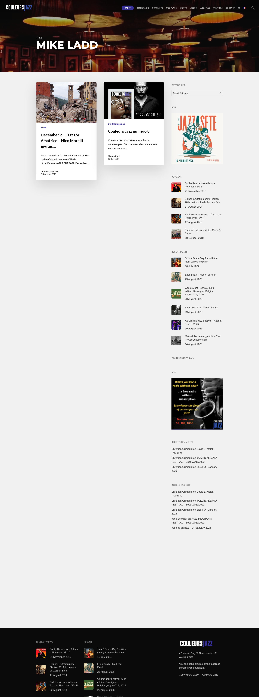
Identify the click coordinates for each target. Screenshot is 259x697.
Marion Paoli (114, 156)
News (43, 127)
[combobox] (197, 93)
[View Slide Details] (197, 138)
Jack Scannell (179, 518)
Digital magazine (116, 124)
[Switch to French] (244, 8)
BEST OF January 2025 (197, 527)
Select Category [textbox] (180, 93)
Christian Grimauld (49, 171)
